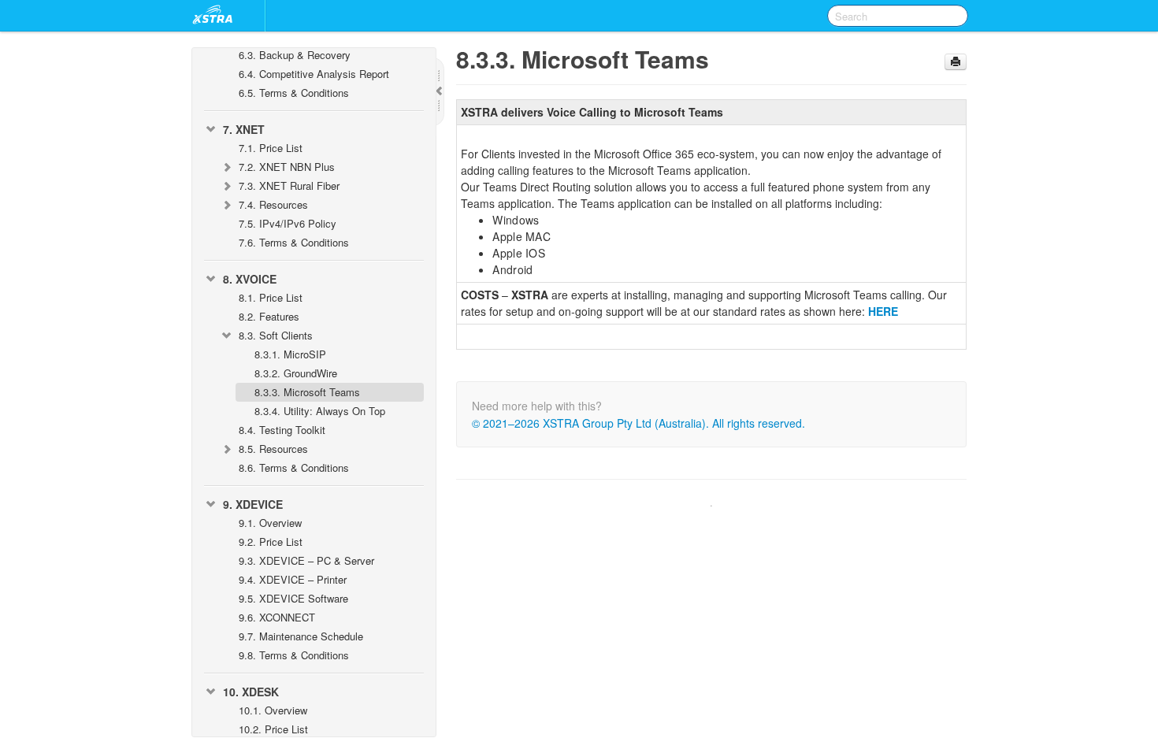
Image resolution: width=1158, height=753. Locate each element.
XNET (244, 129)
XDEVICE (253, 504)
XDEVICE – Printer (293, 579)
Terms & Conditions (294, 92)
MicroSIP (290, 354)
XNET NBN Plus (287, 166)
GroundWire (295, 372)
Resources (273, 204)
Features (269, 316)
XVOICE (250, 279)
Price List (270, 147)
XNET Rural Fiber (289, 185)
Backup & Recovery (295, 54)
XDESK (251, 691)
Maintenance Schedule (301, 636)
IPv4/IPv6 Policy (287, 223)
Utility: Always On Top (319, 410)
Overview (270, 522)
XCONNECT (277, 617)
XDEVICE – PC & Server (306, 560)
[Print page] (956, 62)
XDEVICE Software (293, 598)
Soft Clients (276, 335)
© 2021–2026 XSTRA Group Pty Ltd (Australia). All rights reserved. (638, 423)
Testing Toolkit (282, 429)
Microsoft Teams (307, 391)
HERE (883, 311)
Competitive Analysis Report (314, 73)
